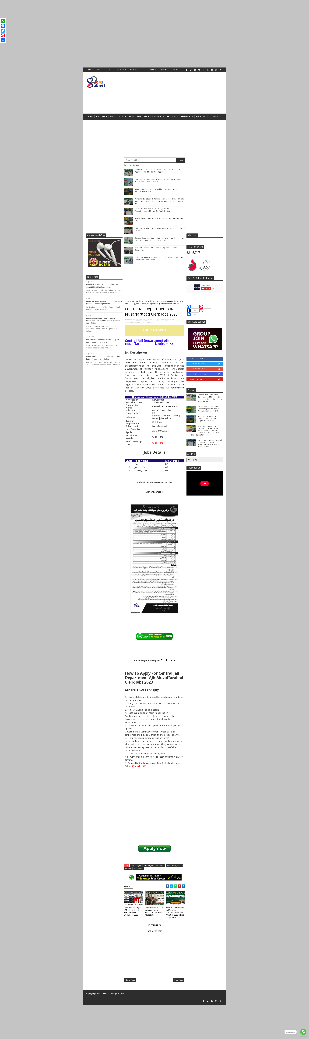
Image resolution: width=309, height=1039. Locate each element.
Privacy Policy (120, 70)
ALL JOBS (163, 70)
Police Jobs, (141, 322)
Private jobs (187, 116)
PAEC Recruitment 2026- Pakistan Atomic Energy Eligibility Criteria (208, 418)
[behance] (212, 70)
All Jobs (212, 116)
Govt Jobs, (174, 320)
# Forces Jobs (149, 865)
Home (90, 70)
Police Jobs (157, 116)
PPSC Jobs (171, 116)
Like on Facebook (195, 359)
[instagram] (216, 70)
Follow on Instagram (197, 374)
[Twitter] (2, 30)
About (99, 70)
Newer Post (130, 980)
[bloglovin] (199, 70)
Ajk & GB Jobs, (156, 320)
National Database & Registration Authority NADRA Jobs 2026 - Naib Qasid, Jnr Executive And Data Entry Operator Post (160, 201)
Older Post (178, 980)
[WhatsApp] (2, 21)
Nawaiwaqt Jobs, (131, 322)
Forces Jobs (148, 301)
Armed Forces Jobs (138, 116)
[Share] (2, 40)
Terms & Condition (137, 70)
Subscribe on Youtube (198, 379)
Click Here (168, 660)
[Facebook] (2, 25)
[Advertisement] (72, 17)
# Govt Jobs (160, 865)
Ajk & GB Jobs (136, 301)
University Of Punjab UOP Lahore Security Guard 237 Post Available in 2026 (132, 911)
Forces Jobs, (165, 320)
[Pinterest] (2, 35)
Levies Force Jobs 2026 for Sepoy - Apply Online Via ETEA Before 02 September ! (154, 911)
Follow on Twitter (196, 364)
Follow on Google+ (197, 369)
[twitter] (191, 70)
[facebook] (186, 70)
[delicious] (220, 70)
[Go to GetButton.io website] (303, 1036)
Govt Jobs (100, 116)
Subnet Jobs (105, 994)
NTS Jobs (200, 116)
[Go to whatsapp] (303, 1032)
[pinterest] (195, 70)
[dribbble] (203, 70)
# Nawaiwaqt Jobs (173, 865)
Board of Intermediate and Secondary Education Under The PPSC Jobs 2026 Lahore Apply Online (103, 320)
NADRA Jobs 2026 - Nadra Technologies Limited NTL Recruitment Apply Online (209, 409)
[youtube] (207, 70)
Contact (108, 70)
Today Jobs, (150, 322)
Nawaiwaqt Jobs (170, 301)
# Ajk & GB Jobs (136, 865)
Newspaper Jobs (117, 116)
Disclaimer (152, 70)
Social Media (175, 70)
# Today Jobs (138, 868)
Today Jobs (135, 304)
